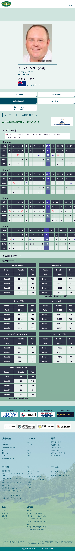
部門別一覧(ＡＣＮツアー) (10, 488)
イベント (5, 519)
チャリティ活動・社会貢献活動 (37, 521)
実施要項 (29, 485)
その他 (29, 453)
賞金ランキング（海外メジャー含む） (12, 479)
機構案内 (29, 510)
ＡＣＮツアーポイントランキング (12, 491)
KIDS (28, 456)
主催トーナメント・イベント (36, 519)
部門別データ (56, 94)
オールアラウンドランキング (11, 483)
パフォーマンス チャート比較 (18, 108)
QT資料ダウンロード (33, 487)
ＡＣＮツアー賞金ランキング (11, 495)
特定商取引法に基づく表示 (35, 529)
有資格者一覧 (55, 445)
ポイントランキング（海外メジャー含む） (12, 474)
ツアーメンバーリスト (58, 453)
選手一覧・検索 (56, 442)
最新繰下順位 (55, 450)
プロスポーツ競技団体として (36, 513)
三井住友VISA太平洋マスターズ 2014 (20, 122)
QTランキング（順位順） (35, 476)
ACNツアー (6, 445)
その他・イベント (8, 458)
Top (3, 510)
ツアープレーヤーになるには (36, 516)
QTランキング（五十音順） (36, 479)
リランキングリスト (57, 447)
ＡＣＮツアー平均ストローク (11, 498)
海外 (28, 450)
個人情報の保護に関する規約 (36, 527)
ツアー (4, 442)
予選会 (4, 456)
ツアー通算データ (56, 101)
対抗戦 (4, 516)
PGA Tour (5, 453)
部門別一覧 (6, 471)
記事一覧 (29, 474)
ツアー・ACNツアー (9, 447)
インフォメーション (33, 471)
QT (3, 450)
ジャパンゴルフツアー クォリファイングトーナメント (61, 472)
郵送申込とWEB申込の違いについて (61, 476)
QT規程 (29, 482)
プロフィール (18, 94)
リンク (29, 524)
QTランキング (55, 456)
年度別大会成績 (18, 101)
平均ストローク (7, 485)
